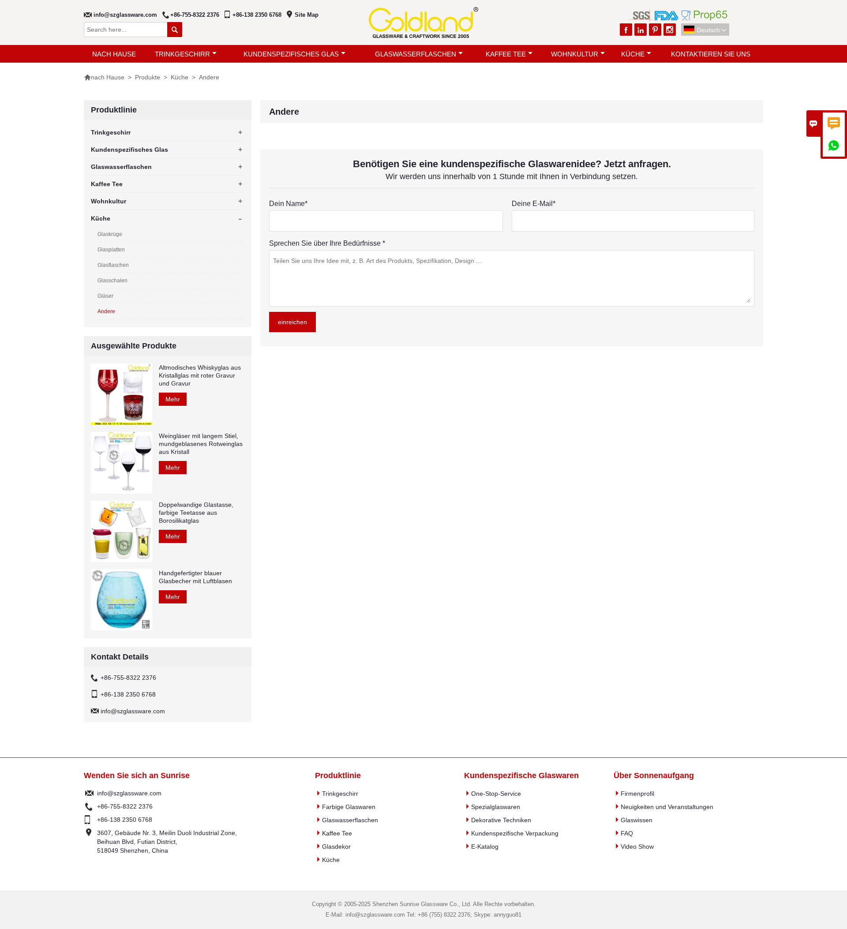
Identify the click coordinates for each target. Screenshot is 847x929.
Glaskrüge (109, 234)
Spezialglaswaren (495, 806)
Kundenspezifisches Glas (291, 54)
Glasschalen (112, 280)
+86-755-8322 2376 (194, 14)
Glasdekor (336, 846)
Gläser (105, 296)
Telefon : (89, 806)
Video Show (637, 846)
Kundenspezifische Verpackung (514, 833)
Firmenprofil (637, 793)
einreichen (292, 322)
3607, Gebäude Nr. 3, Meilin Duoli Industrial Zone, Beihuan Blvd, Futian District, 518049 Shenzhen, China (167, 841)
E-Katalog (484, 846)
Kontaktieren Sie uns (710, 54)
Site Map (307, 14)
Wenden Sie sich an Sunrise (137, 775)
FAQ (627, 833)
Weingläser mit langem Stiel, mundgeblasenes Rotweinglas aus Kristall (201, 443)
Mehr (172, 399)
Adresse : (89, 841)
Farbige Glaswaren (348, 806)
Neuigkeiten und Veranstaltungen (667, 806)
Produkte (147, 77)
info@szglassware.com (125, 14)
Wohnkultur (574, 54)
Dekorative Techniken (501, 820)
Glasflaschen (113, 265)
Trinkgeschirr (182, 54)
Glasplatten (111, 250)
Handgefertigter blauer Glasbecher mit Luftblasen (195, 576)
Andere (106, 311)
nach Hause (114, 54)
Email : (89, 793)
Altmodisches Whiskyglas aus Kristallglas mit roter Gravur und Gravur (200, 375)
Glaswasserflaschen (415, 54)
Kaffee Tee (506, 54)
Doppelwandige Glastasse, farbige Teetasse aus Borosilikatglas (196, 512)
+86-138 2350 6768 (256, 14)
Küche (633, 54)
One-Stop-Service (496, 793)
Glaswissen (636, 820)
